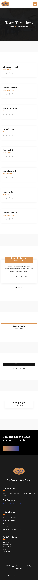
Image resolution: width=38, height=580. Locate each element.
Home (12, 27)
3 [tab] (19, 287)
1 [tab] (16, 287)
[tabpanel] (19, 272)
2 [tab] (18, 287)
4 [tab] (21, 287)
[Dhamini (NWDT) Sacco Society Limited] (5, 3)
